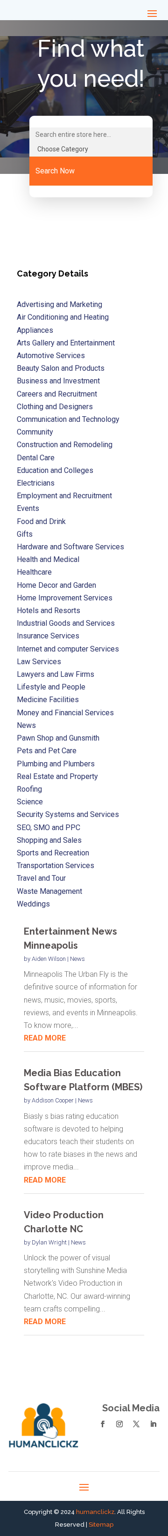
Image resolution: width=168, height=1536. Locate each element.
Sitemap (101, 1524)
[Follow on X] (136, 1424)
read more (45, 1038)
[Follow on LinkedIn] (153, 1424)
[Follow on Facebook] (102, 1424)
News (77, 958)
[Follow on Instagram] (119, 1424)
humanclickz (95, 1511)
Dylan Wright (49, 1242)
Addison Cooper (53, 1100)
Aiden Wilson (49, 958)
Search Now (55, 170)
